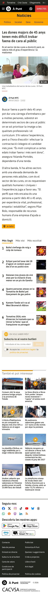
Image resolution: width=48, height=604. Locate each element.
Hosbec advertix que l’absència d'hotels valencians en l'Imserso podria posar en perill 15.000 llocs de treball (12, 483)
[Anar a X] (10, 508)
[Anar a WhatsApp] (4, 513)
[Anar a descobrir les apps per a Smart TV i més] (23, 533)
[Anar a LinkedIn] (21, 513)
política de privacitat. (19, 352)
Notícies (24, 15)
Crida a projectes (32, 557)
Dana (28, 22)
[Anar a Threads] (39, 508)
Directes (41, 9)
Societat (18, 22)
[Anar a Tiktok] (21, 508)
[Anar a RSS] (27, 513)
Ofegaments (35, 2)
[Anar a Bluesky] (33, 508)
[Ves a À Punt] (14, 8)
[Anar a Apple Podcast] (15, 513)
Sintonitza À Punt (32, 547)
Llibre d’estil (30, 562)
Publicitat (29, 542)
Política (7, 22)
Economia (38, 22)
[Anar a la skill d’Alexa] (6, 533)
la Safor (10, 226)
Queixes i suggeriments (35, 552)
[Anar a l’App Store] (30, 525)
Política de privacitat (10, 574)
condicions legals (27, 349)
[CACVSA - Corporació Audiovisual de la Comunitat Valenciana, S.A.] (21, 589)
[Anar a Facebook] (4, 508)
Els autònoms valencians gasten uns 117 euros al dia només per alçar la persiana (35, 423)
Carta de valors (8, 562)
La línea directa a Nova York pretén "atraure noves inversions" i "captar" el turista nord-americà (35, 396)
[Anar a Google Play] (11, 525)
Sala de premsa (8, 547)
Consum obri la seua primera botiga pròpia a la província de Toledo (12, 395)
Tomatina (11, 2)
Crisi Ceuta (22, 2)
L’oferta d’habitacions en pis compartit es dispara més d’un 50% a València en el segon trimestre (12, 424)
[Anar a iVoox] (10, 513)
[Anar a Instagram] (16, 508)
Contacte (6, 542)
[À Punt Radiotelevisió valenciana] (16, 582)
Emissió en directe (9, 552)
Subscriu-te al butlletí (11, 557)
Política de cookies (33, 574)
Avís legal (29, 566)
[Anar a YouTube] (27, 508)
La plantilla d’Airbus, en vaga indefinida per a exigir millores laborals (12, 450)
